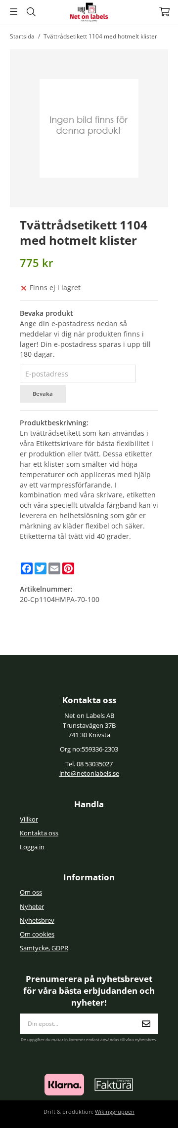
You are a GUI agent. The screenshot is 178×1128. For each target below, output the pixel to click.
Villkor (29, 819)
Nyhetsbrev (37, 920)
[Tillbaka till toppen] (147, 1107)
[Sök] (31, 11)
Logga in (32, 847)
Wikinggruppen (114, 1111)
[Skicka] (146, 1024)
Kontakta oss (39, 833)
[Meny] (13, 11)
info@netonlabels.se (89, 773)
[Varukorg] (164, 11)
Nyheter (32, 906)
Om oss (31, 892)
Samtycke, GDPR (44, 948)
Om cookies (37, 934)
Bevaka (43, 393)
